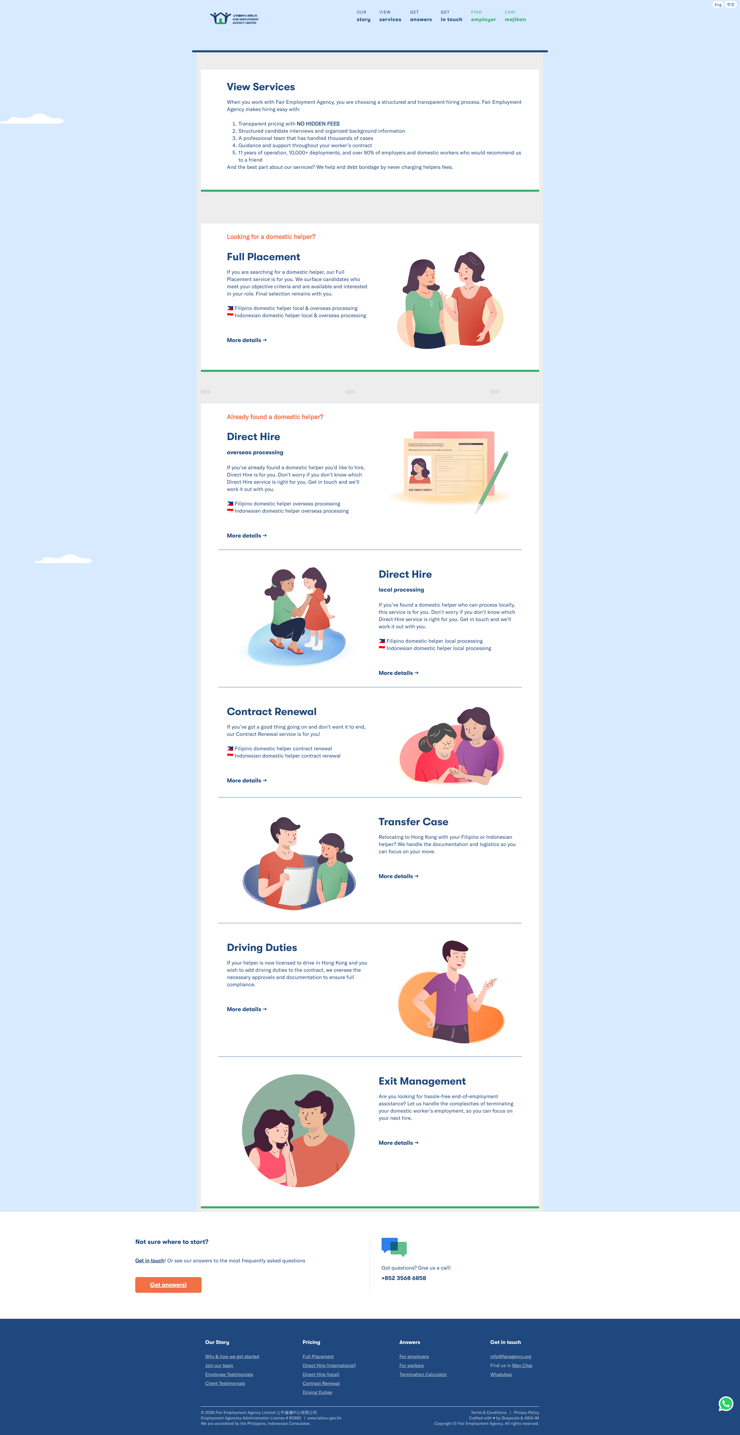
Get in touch (149, 1260)
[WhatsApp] (726, 1404)
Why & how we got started (232, 1356)
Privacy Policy (526, 1412)
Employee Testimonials (229, 1374)
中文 (731, 4)
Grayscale (510, 1417)
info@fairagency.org (510, 1356)
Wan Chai (522, 1365)
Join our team (219, 1365)
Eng (718, 4)
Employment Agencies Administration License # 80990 (251, 1417)
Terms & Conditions (489, 1412)
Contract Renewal (321, 1383)
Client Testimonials (225, 1383)
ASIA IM (531, 1417)
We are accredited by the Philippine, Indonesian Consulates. (255, 1423)
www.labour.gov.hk (325, 1417)
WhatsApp (501, 1374)
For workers (411, 1365)
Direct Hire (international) (329, 1365)
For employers (414, 1356)
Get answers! (168, 1284)
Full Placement (318, 1356)
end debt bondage (358, 167)
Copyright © (445, 1423)
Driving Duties (317, 1392)
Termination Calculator (423, 1374)
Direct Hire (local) (321, 1374)
